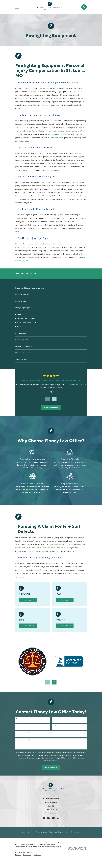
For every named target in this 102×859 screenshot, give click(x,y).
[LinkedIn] (48, 818)
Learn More (26, 600)
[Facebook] (44, 818)
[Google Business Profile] (58, 818)
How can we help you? (23, 740)
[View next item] (54, 399)
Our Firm (31, 832)
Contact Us (75, 832)
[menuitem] (49, 288)
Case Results (58, 832)
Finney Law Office (56, 138)
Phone (18, 726)
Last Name (56, 719)
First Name (19, 719)
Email (54, 726)
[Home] (50, 7)
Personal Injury (41, 832)
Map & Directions (51, 813)
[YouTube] (53, 818)
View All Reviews (51, 407)
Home (23, 832)
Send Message (51, 767)
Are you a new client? (22, 733)
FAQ (67, 832)
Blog (50, 832)
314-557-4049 (51, 798)
